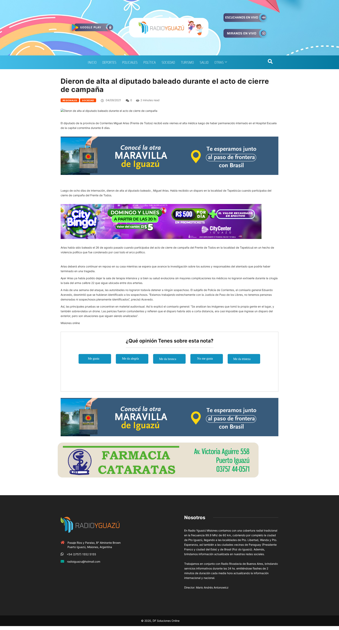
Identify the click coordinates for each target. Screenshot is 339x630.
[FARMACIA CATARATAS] (158, 459)
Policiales (130, 62)
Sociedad (168, 62)
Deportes (109, 62)
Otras (219, 62)
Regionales (70, 100)
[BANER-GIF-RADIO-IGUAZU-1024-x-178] (161, 221)
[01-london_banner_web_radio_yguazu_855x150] (169, 155)
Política (149, 62)
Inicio (92, 62)
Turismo (187, 62)
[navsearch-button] (270, 62)
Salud (204, 62)
